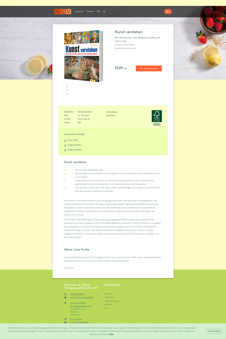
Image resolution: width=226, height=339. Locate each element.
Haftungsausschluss (112, 301)
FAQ (98, 11)
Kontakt (90, 11)
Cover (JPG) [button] (72, 140)
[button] (168, 11)
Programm (79, 11)
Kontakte (108, 304)
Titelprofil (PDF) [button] (74, 145)
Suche (104, 12)
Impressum (109, 294)
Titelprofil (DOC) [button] (74, 149)
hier (111, 334)
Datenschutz (109, 297)
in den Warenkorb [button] (150, 68)
